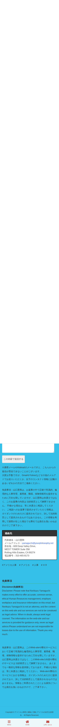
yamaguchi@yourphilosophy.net (37, 543)
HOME (27, 724)
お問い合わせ (48, 724)
